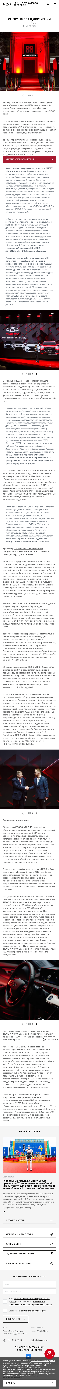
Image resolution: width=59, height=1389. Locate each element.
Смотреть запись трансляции (20, 159)
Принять (10, 1383)
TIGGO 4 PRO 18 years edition (28, 549)
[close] (57, 1039)
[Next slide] (36, 95)
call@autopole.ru (41, 1340)
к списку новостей (15, 1220)
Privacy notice (51, 1039)
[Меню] (55, 4)
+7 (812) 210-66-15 (14, 1340)
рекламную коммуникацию (33, 1311)
